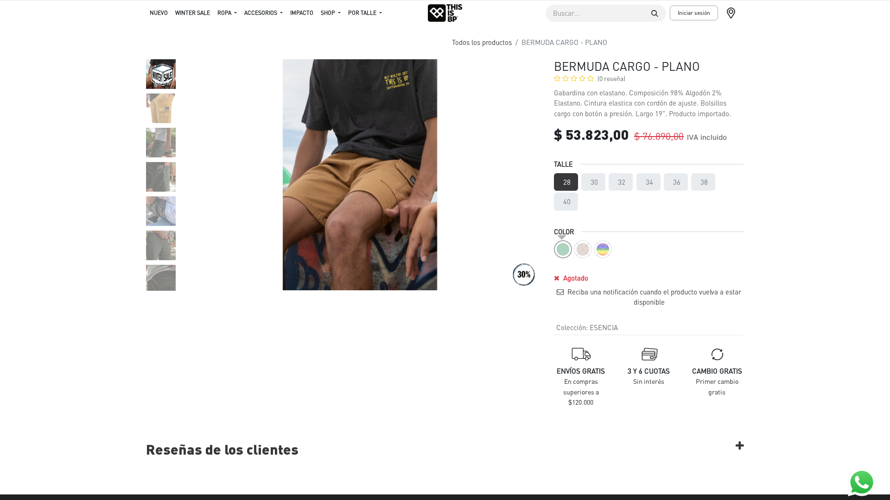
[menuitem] (159, 13)
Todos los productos (482, 42)
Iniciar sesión (694, 12)
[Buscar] (654, 13)
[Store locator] (734, 13)
